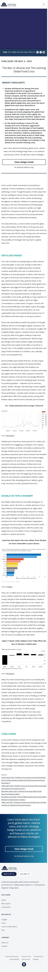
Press (3, 923)
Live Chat (23, 874)
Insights (4, 919)
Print (5, 52)
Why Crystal (5, 903)
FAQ (3, 930)
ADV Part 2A (26, 959)
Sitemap (36, 959)
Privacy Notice (14, 959)
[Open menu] (44, 4)
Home (3, 900)
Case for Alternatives (9, 926)
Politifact (9, 587)
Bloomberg (10, 436)
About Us (4, 942)
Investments (6, 907)
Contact (4, 946)
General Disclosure (12, 956)
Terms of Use (26, 956)
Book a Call (8, 874)
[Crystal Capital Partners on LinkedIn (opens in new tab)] (24, 964)
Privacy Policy (38, 956)
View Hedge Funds (24, 162)
